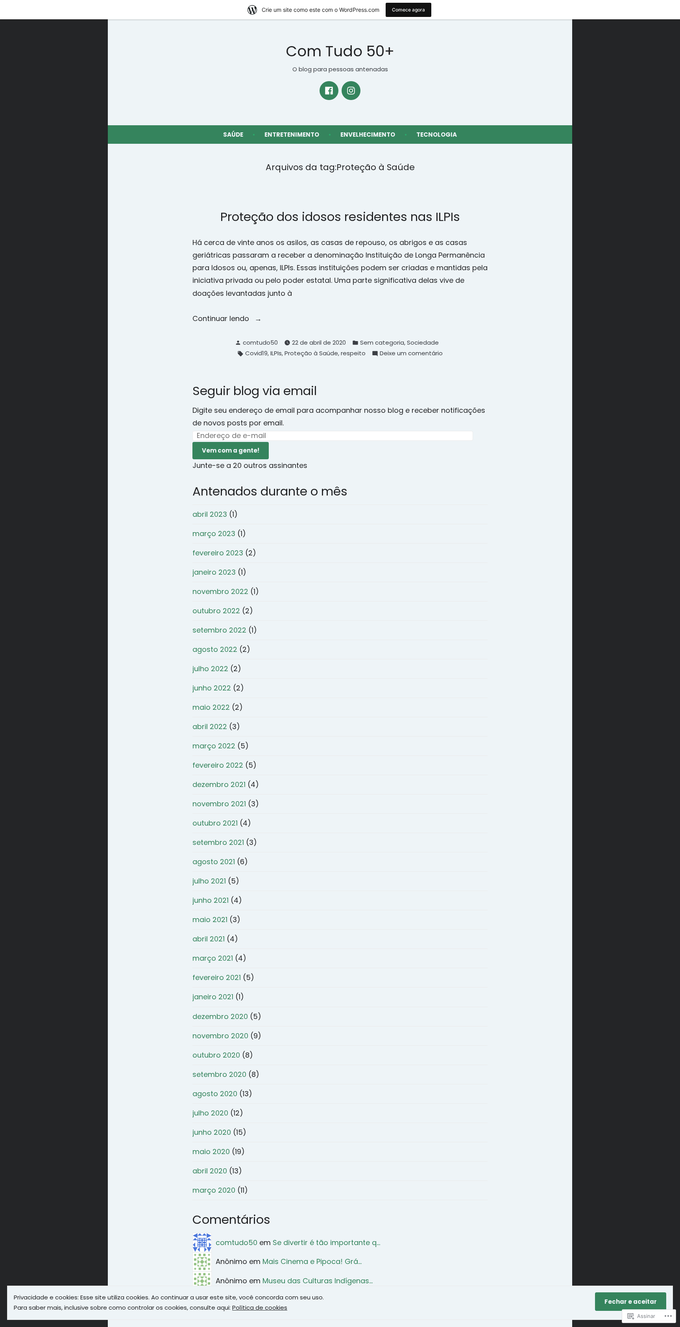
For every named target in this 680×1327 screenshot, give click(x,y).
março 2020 (213, 1190)
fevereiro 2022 (217, 765)
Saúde (233, 134)
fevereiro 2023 (217, 553)
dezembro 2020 (220, 1016)
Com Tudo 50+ (340, 51)
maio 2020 (211, 1151)
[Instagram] (351, 90)
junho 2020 (211, 1132)
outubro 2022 (216, 611)
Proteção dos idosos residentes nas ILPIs (340, 216)
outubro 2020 (216, 1055)
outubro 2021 (215, 823)
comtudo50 (260, 342)
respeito (353, 353)
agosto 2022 (214, 649)
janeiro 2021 (212, 997)
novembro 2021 (219, 804)
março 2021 (212, 958)
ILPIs (276, 353)
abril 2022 (209, 726)
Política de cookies (259, 1307)
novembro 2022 (220, 591)
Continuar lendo (221, 319)
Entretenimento (291, 134)
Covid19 (256, 353)
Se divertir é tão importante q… (326, 1242)
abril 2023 (209, 514)
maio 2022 (211, 707)
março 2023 (213, 533)
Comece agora (408, 10)
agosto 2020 (214, 1094)
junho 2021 (210, 900)
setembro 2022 (219, 630)
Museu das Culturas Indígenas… (317, 1281)
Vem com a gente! (230, 450)
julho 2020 (210, 1113)
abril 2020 (209, 1171)
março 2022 (213, 746)
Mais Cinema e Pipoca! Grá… (312, 1261)
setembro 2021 (218, 842)
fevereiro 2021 (216, 977)
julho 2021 (209, 881)
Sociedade (423, 342)
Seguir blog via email (254, 390)
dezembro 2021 (219, 784)
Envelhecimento (367, 134)
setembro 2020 (219, 1074)
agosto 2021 (213, 862)
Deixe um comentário (411, 354)
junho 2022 (211, 688)
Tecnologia (436, 134)
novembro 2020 (220, 1036)
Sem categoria (382, 342)
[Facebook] (329, 90)
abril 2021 (208, 939)
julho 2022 (210, 669)
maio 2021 (209, 919)
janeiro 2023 (214, 572)
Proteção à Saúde (311, 353)
